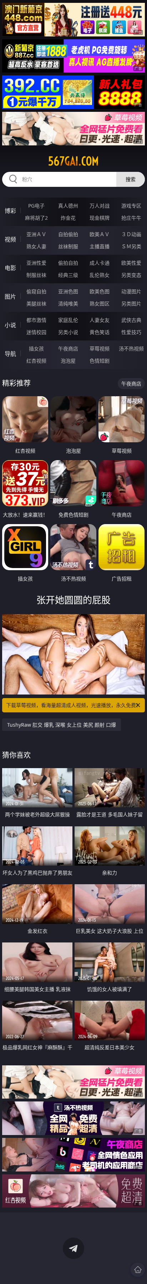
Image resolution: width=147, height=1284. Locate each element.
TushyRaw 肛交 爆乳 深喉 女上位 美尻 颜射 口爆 (61, 724)
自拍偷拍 (68, 234)
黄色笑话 (100, 332)
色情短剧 (100, 360)
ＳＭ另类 (131, 246)
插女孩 (36, 348)
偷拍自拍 (68, 262)
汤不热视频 (131, 348)
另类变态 (131, 275)
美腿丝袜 (36, 303)
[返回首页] (138, 1270)
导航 (10, 354)
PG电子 (36, 205)
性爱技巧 (131, 332)
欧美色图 (100, 291)
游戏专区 (131, 205)
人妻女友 (100, 320)
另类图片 (131, 303)
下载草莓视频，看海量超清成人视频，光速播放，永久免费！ (73, 705)
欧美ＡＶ (100, 234)
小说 (10, 325)
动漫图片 (131, 291)
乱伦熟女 (100, 275)
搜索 (131, 179)
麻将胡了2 (36, 217)
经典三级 (68, 275)
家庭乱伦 (68, 320)
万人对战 (100, 205)
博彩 (10, 211)
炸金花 (68, 217)
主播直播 (100, 246)
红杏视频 (36, 360)
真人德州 (68, 205)
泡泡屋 (68, 360)
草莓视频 (100, 348)
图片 (10, 296)
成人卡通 (100, 262)
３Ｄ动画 (131, 234)
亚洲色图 (68, 291)
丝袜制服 (68, 246)
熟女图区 (100, 303)
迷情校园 (36, 332)
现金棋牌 (100, 217)
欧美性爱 (131, 262)
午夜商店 (68, 348)
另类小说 (68, 332)
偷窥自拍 (36, 291)
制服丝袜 (36, 275)
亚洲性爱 (36, 262)
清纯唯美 (68, 303)
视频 (10, 239)
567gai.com (73, 161)
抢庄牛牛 (131, 217)
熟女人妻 (36, 246)
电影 (10, 268)
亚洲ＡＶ (36, 234)
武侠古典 (131, 320)
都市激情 (36, 320)
